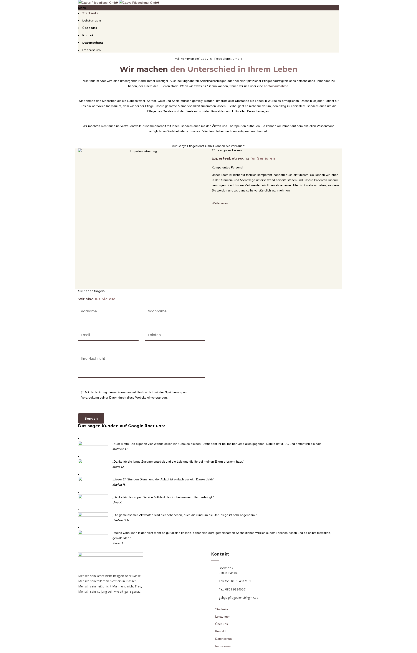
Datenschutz (92, 42)
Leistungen (91, 20)
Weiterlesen (220, 203)
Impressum (91, 50)
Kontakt (88, 35)
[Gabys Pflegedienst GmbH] (118, 2)
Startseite (90, 13)
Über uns (89, 28)
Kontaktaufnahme (276, 86)
